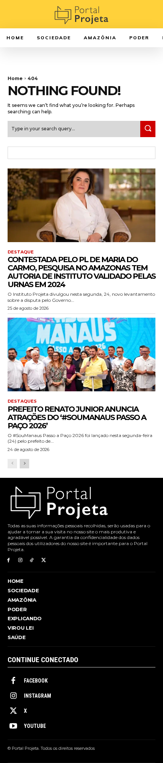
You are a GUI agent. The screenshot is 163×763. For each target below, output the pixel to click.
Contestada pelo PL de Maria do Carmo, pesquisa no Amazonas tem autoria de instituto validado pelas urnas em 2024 (81, 272)
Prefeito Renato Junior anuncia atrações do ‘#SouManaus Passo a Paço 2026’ (77, 417)
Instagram (37, 696)
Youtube (35, 726)
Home (15, 78)
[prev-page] (12, 463)
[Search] (147, 129)
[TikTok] (32, 560)
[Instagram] (20, 560)
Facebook (36, 681)
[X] (43, 560)
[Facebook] (9, 560)
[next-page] (24, 463)
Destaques (22, 401)
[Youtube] (13, 726)
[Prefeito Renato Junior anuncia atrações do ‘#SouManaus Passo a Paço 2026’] (81, 354)
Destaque (21, 252)
